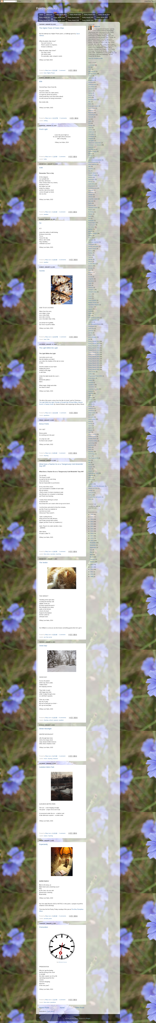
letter (89, 270)
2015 (92, 540)
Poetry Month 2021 (102, 17)
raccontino (91, 387)
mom (89, 294)
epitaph (90, 194)
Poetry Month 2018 (59, 17)
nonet (90, 311)
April (91, 554)
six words (91, 417)
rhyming (46, 455)
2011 (91, 571)
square (90, 430)
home (90, 255)
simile (90, 415)
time (89, 460)
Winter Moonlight (45, 729)
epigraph (90, 190)
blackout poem (92, 99)
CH (89, 123)
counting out (91, 149)
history (90, 250)
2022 (92, 524)
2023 (92, 521)
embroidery (91, 184)
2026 (92, 514)
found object (91, 222)
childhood (91, 132)
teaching (58, 554)
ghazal (90, 231)
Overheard (91, 326)
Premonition (43, 927)
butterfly (90, 110)
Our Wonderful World (94, 324)
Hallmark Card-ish (93, 242)
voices (90, 477)
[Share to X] (73, 70)
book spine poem (93, 106)
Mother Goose (92, 302)
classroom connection (94, 142)
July (91, 549)
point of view (92, 371)
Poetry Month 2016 (104, 14)
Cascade (90, 117)
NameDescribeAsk (93, 304)
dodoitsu (90, 168)
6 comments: (63, 717)
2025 (92, 517)
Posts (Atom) (50, 1011)
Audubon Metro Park (46, 767)
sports (90, 428)
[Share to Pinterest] (76, 70)
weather (46, 214)
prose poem (91, 378)
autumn (90, 91)
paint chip (91, 328)
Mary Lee (97, 26)
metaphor (91, 289)
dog (89, 171)
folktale (90, 214)
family (90, 203)
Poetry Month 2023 (59, 20)
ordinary (90, 322)
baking (90, 93)
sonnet (90, 423)
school (51, 720)
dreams (90, 177)
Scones (42, 271)
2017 (92, 536)
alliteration (91, 78)
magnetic (91, 279)
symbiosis (91, 445)
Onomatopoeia (92, 320)
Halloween (91, 244)
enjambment (92, 186)
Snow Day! (43, 646)
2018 (92, 533)
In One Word (92, 263)
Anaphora (91, 80)
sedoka (90, 404)
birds (89, 97)
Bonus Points (44, 424)
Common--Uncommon (94, 145)
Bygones (90, 112)
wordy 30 (91, 492)
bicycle (90, 95)
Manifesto (91, 281)
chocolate (91, 134)
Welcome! (49, 14)
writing (45, 120)
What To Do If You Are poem (96, 486)
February (91, 205)
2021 (92, 526)
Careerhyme (92, 114)
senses (90, 406)
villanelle (90, 475)
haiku (45, 159)
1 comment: (62, 70)
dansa (90, 153)
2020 (92, 528)
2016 (92, 538)
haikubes (91, 240)
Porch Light (43, 129)
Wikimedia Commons (63, 962)
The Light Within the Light (48, 348)
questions (46, 415)
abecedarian (92, 71)
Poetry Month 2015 (89, 14)
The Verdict (43, 562)
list (89, 274)
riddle (90, 395)
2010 (92, 574)
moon (45, 758)
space (90, 425)
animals (90, 82)
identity (90, 259)
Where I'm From (93, 488)
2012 (92, 569)
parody (90, 332)
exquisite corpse (93, 199)
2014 (92, 564)
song (89, 421)
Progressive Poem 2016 (95, 376)
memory (90, 287)
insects (90, 266)
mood (90, 296)
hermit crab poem (93, 246)
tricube (90, 466)
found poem (91, 225)
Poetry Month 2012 (93, 341)
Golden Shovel (92, 233)
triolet (90, 469)
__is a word (91, 65)
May (91, 552)
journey (90, 268)
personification (92, 337)
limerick (90, 272)
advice (90, 76)
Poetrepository (46, 8)
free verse (47, 554)
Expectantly (43, 844)
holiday (90, 253)
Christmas (91, 136)
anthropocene (92, 84)
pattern (90, 335)
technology (91, 453)
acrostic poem (48, 918)
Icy (40, 223)
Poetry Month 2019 (73, 17)
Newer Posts (44, 1008)
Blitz (89, 101)
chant (90, 127)
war (89, 482)
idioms (90, 261)
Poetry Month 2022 (44, 20)
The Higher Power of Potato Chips (51, 28)
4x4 (89, 67)
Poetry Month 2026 (87, 20)
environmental (92, 188)
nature (45, 835)
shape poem (92, 412)
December (93, 542)
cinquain (90, 138)
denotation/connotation (94, 160)
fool (89, 218)
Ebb (40, 81)
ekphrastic (91, 179)
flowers (90, 209)
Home (41, 14)
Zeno (89, 499)
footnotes (91, 220)
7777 (89, 69)
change (90, 125)
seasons (56, 720)
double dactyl (92, 173)
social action (91, 419)
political (90, 374)
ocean (90, 313)
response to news (93, 389)
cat (45, 637)
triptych (90, 471)
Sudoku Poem (92, 438)
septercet (91, 408)
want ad (90, 479)
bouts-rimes (91, 108)
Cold (41, 168)
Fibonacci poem (93, 207)
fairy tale (90, 201)
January (92, 561)
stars (89, 432)
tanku (90, 449)
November (93, 545)
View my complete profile (95, 58)
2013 (92, 567)
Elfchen (90, 181)
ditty (89, 166)
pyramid (90, 382)
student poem (92, 436)
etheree (90, 196)
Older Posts (79, 1008)
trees (89, 464)
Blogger (88, 1018)
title (89, 462)
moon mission (92, 300)
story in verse (92, 434)
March (92, 557)
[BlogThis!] (71, 70)
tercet (90, 456)
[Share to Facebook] (74, 70)
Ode (48, 339)
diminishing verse (93, 162)
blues (89, 104)
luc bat (90, 276)
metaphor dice (92, 292)
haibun (90, 235)
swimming (91, 443)
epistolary (91, 192)
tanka (90, 447)
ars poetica (91, 86)
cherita (90, 129)
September (93, 547)
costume (90, 147)
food (45, 73)
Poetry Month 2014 (75, 14)
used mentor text (93, 473)
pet (89, 339)
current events (92, 151)
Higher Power (51, 73)
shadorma (91, 410)
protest (90, 380)
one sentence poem (94, 317)
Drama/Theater (92, 175)
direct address (92, 164)
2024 (92, 519)
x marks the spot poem (94, 497)
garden (90, 229)
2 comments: (63, 118)
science (90, 399)
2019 (92, 531)
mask (89, 283)
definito (90, 158)
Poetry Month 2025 (73, 20)
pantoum (90, 330)
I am (89, 257)
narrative (52, 554)
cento (90, 121)
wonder (90, 490)
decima (90, 155)
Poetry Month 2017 (44, 17)
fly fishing (91, 212)
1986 (92, 576)
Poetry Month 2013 (61, 14)
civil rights (91, 140)
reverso (90, 391)
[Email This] (69, 70)
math (89, 285)
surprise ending (92, 440)
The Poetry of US (93, 458)
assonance (91, 88)
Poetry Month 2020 (87, 17)
